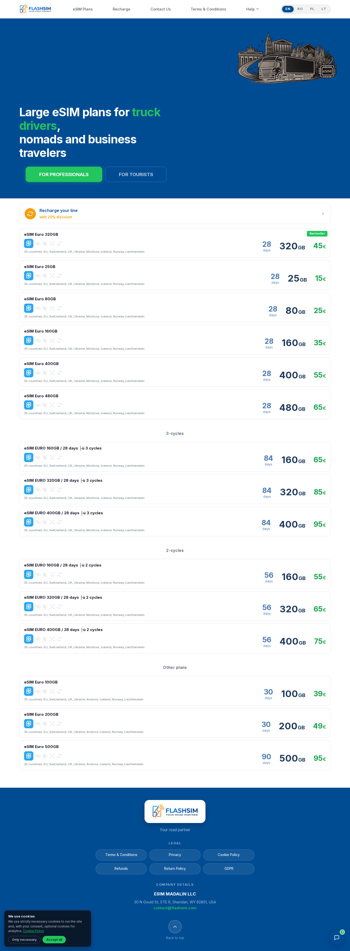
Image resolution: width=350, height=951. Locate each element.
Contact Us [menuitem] (160, 9)
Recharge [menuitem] (121, 9)
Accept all (54, 940)
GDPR (228, 869)
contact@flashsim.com (175, 908)
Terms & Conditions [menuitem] (208, 9)
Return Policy (175, 869)
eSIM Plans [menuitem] (83, 9)
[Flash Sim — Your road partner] (35, 9)
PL (312, 9)
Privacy (175, 855)
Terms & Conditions (121, 855)
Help (250, 9)
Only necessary (24, 940)
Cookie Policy (229, 855)
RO (300, 9)
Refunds (121, 869)
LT (324, 9)
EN (287, 9)
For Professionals (64, 174)
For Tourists (136, 174)
